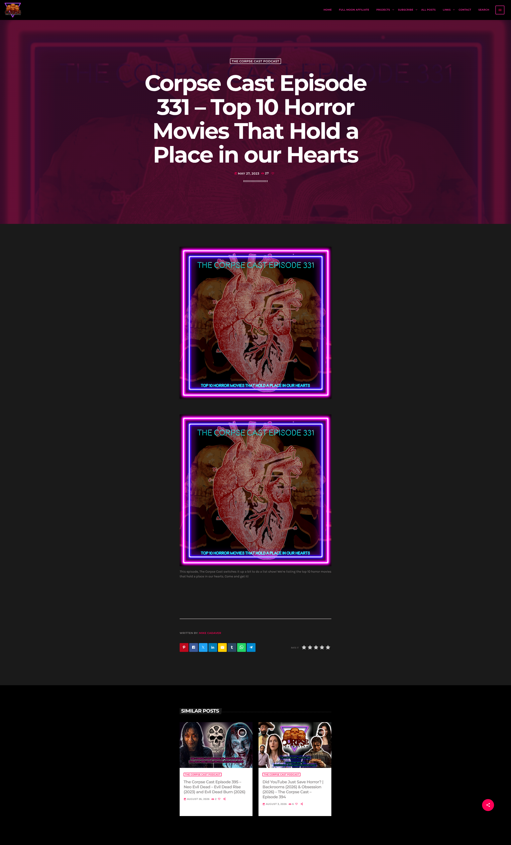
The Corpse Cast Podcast (255, 61)
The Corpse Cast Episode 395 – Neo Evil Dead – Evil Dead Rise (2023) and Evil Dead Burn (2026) (214, 787)
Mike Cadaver (210, 633)
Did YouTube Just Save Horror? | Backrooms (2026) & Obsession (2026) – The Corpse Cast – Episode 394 (292, 790)
